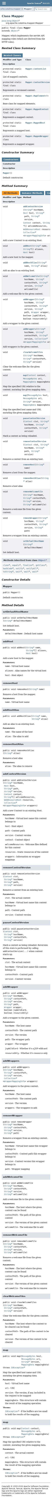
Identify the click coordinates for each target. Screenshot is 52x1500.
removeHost (29, 464)
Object (14, 31)
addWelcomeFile (31, 276)
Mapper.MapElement (35, 96)
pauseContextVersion (34, 418)
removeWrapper (30, 518)
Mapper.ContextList (35, 69)
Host (25, 213)
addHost (27, 246)
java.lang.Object (10, 21)
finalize (27, 565)
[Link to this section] (37, 48)
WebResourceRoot (31, 229)
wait (18, 572)
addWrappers (29, 329)
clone (6, 565)
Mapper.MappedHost (35, 123)
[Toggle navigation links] (3, 3)
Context (27, 223)
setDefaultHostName (33, 541)
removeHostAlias (31, 478)
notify (19, 568)
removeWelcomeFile (33, 491)
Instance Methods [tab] (32, 193)
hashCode (7, 568)
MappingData (29, 382)
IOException (17, 1367)
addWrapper (29, 299)
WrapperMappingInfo (34, 235)
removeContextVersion (34, 441)
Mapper (28, 9)
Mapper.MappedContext (37, 109)
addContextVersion (33, 206)
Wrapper (35, 312)
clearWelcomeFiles (33, 352)
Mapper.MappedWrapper (37, 136)
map (25, 375)
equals (15, 565)
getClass (40, 565)
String (27, 210)
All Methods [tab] (10, 193)
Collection (29, 232)
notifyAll (31, 568)
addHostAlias (30, 262)
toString (7, 572)
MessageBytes (30, 378)
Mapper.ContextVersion (37, 82)
